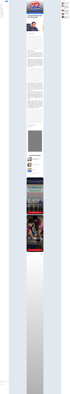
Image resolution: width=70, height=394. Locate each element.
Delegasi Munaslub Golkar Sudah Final (66, 14)
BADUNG (1, 5)
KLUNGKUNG (2, 14)
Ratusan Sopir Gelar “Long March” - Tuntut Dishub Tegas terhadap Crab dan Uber (66, 7)
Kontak (1, 381)
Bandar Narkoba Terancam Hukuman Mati (66, 4)
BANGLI (1, 6)
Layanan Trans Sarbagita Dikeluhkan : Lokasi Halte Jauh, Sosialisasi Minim (67, 11)
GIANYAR (1, 10)
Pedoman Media (4, 381)
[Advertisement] (35, 42)
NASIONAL (1, 17)
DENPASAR (1, 9)
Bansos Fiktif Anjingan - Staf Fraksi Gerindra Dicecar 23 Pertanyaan (66, 17)
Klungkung (29, 246)
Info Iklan (2, 382)
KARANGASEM (2, 13)
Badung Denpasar (30, 126)
